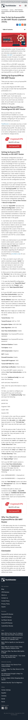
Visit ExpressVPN (14, 146)
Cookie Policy (5, 601)
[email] (25, 25)
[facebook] (17, 25)
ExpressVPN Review (7, 614)
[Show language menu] (20, 5)
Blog (2, 589)
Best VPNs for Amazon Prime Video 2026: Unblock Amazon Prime (11, 647)
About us (4, 595)
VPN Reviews (5, 592)
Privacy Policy (5, 604)
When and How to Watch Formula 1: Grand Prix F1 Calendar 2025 (11, 638)
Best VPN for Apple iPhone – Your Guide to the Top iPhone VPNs (13, 656)
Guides (11, 9)
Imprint (3, 607)
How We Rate (24, 2)
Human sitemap (6, 690)
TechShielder (4, 9)
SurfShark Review (6, 620)
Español (3, 693)
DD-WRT (9, 55)
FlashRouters (5, 124)
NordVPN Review (6, 617)
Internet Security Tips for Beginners (11, 682)
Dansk (3, 698)
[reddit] (22, 25)
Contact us (4, 598)
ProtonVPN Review (6, 623)
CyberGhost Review (7, 626)
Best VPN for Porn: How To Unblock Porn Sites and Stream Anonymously (12, 634)
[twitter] (20, 25)
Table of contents (8, 29)
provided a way (16, 254)
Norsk (3, 701)
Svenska (3, 696)
